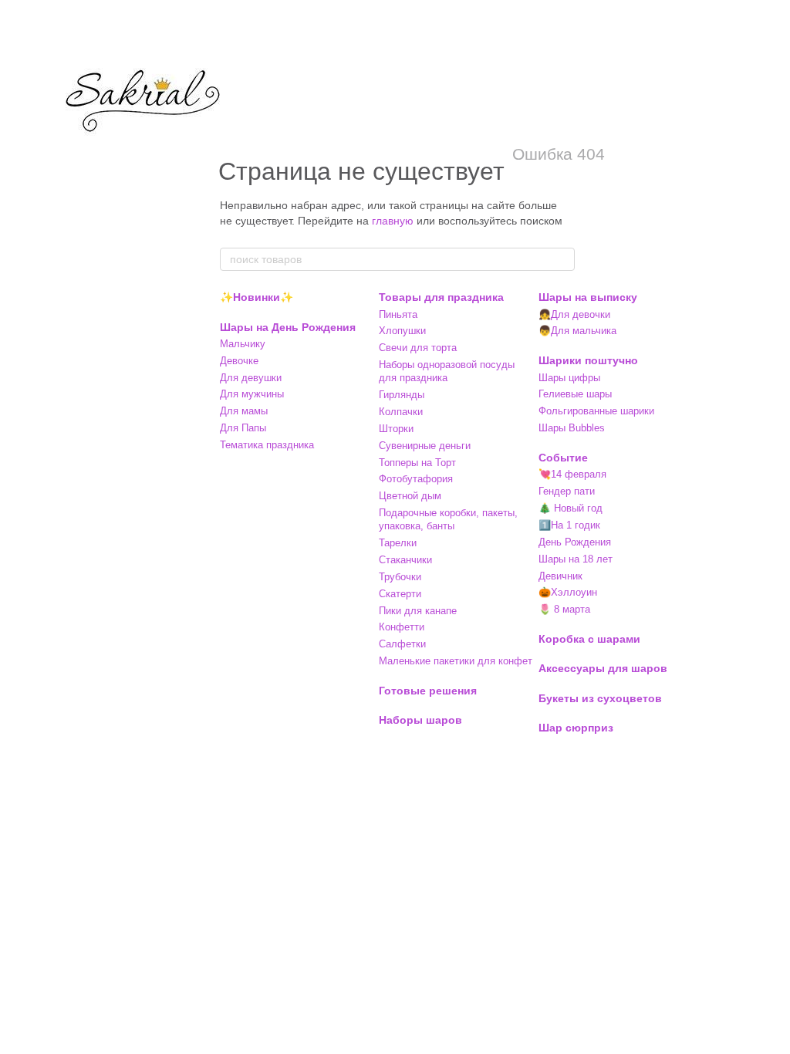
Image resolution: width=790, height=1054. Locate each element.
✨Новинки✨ (256, 297)
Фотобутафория (416, 479)
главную (393, 221)
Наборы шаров (420, 720)
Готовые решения (428, 690)
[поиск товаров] (562, 259)
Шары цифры (569, 377)
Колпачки (401, 411)
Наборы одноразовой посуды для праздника (447, 371)
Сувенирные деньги (425, 445)
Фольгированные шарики (596, 411)
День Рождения (574, 542)
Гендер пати (566, 491)
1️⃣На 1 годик (569, 525)
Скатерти (400, 594)
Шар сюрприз (575, 727)
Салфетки (402, 644)
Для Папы (243, 428)
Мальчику (242, 344)
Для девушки (251, 377)
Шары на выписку (587, 297)
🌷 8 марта (564, 609)
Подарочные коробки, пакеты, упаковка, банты (448, 519)
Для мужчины (252, 394)
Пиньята (398, 314)
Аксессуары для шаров (602, 668)
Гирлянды (401, 394)
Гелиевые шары (575, 394)
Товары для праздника (441, 297)
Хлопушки (402, 330)
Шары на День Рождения (288, 327)
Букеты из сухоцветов (600, 698)
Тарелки (398, 543)
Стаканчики (405, 560)
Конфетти (401, 627)
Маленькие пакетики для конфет (455, 661)
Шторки (396, 428)
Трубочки (400, 577)
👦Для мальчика (577, 330)
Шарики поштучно (588, 360)
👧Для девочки (574, 314)
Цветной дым (410, 496)
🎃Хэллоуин (567, 592)
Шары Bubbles (571, 428)
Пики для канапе (418, 611)
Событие (563, 457)
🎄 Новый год (570, 508)
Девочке (239, 361)
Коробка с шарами (589, 639)
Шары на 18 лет (575, 559)
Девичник (560, 576)
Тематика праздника (267, 445)
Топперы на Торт (417, 462)
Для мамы (244, 411)
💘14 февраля (572, 474)
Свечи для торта (418, 347)
